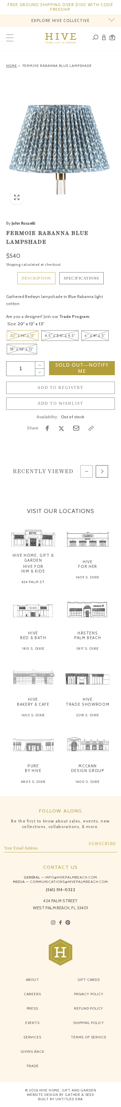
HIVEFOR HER (87, 564)
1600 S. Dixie (87, 781)
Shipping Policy (88, 1022)
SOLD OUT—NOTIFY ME (82, 368)
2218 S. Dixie (87, 715)
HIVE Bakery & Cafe (33, 701)
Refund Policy (88, 1008)
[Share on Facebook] (47, 428)
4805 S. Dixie (33, 781)
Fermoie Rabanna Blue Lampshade (57, 65)
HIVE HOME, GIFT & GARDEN (33, 557)
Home (11, 65)
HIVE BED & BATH (33, 635)
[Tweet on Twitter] (61, 428)
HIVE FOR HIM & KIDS (33, 568)
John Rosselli (21, 223)
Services (32, 1037)
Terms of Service (88, 1037)
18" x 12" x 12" (22, 349)
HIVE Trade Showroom (88, 701)
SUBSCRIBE (103, 844)
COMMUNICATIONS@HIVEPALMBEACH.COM (69, 881)
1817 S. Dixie (87, 648)
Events (32, 1022)
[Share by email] (76, 428)
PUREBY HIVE (33, 768)
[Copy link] (91, 428)
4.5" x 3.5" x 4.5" (60, 335)
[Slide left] (86, 471)
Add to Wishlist (61, 403)
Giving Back (32, 1051)
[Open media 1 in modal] (60, 140)
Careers (32, 994)
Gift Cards (89, 979)
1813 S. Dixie (33, 648)
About (32, 979)
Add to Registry (60, 387)
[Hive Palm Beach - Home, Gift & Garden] (60, 38)
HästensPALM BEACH (87, 635)
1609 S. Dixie (88, 577)
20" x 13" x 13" (22, 335)
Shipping (13, 264)
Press (32, 1008)
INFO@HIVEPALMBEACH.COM (71, 877)
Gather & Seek (79, 1094)
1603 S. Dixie (33, 715)
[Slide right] (102, 471)
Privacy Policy (88, 994)
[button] (112, 38)
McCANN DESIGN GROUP (88, 768)
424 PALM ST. (33, 582)
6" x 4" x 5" (95, 335)
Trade (32, 1066)
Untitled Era (69, 1099)
